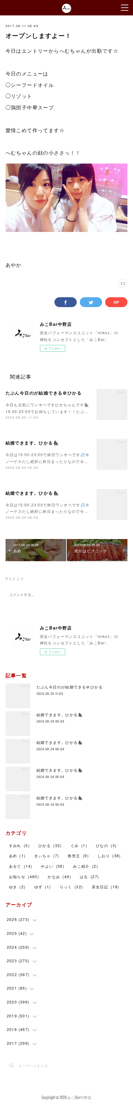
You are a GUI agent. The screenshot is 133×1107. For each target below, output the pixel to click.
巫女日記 (105, 886)
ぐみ (79, 845)
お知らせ (24, 876)
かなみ (59, 876)
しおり (109, 855)
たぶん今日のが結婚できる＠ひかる (44, 393)
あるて (20, 866)
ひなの (106, 845)
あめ (17, 855)
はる (89, 876)
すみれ (19, 845)
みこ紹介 (85, 866)
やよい (52, 866)
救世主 (78, 855)
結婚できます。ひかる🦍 (32, 443)
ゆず (42, 886)
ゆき (17, 886)
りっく (71, 886)
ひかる (50, 845)
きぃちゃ (46, 855)
